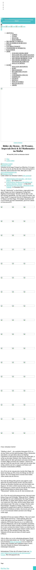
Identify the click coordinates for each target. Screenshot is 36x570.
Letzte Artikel (10, 160)
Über (7, 159)
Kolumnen (20, 142)
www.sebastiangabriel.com (8, 172)
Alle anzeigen (27, 175)
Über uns (7, 2)
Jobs (6, 4)
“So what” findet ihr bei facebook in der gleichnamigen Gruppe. (16, 553)
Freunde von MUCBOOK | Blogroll (16, 5)
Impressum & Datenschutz (14, 9)
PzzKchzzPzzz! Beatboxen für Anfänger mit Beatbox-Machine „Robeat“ (19, 183)
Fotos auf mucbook (15, 542)
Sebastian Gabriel (6, 165)
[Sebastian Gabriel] (6, 164)
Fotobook (16, 142)
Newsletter (8, 7)
